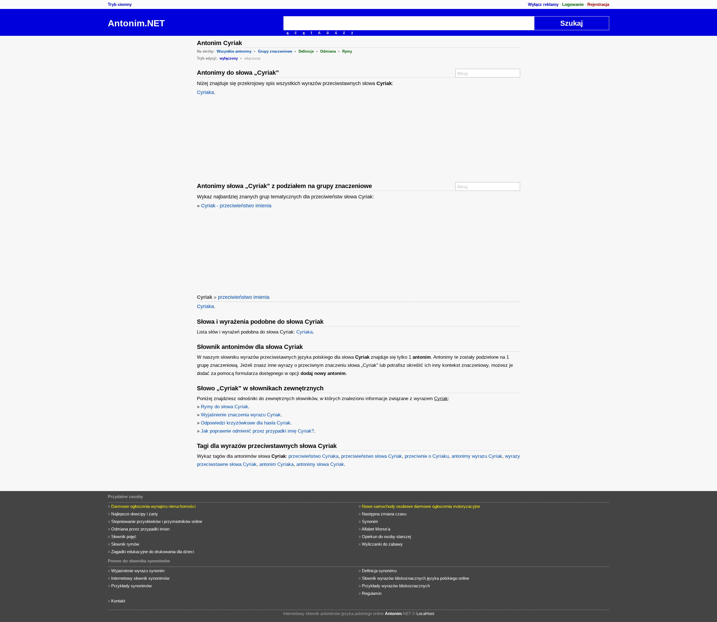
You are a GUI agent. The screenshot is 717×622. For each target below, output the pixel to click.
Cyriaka (205, 92)
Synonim (370, 521)
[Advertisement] (150, 120)
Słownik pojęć (123, 536)
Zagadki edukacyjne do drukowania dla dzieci (152, 551)
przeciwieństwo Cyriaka (313, 456)
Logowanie (573, 4)
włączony (252, 58)
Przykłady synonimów (131, 585)
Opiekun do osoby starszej (386, 536)
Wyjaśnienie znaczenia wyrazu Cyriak (241, 414)
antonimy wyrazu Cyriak (476, 456)
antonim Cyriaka (276, 464)
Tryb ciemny (120, 4)
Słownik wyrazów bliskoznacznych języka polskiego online (415, 578)
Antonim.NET (136, 23)
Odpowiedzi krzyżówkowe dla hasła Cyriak (245, 423)
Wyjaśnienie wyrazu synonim (138, 570)
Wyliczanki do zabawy (382, 544)
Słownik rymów (125, 544)
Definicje (306, 51)
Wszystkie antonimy (234, 51)
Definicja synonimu (379, 570)
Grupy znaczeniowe (275, 51)
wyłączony (229, 58)
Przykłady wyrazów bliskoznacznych (396, 585)
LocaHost (425, 613)
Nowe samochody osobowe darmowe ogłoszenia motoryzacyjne (421, 506)
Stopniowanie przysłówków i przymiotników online (156, 521)
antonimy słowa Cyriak (320, 464)
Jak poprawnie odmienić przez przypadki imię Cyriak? (257, 431)
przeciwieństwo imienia (243, 297)
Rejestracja (598, 4)
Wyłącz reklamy (543, 4)
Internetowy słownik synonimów (140, 578)
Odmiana (328, 51)
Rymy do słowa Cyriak (224, 406)
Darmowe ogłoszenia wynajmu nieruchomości (153, 506)
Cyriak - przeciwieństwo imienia (236, 205)
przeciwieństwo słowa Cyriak (371, 456)
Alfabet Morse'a (376, 529)
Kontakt (118, 600)
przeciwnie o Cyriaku (427, 456)
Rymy (347, 51)
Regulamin (371, 593)
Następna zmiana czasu (384, 513)
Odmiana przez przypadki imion (140, 529)
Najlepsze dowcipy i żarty (134, 513)
